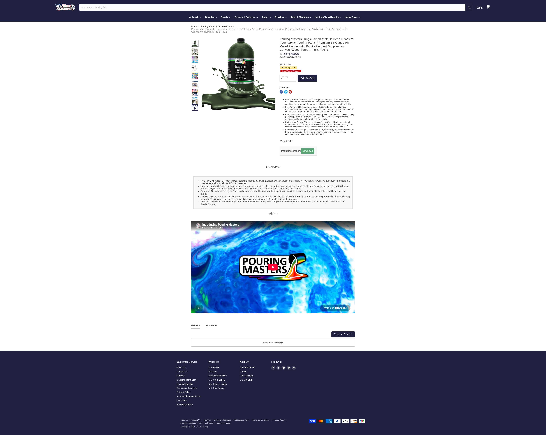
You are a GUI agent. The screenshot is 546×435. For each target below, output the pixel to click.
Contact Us (182, 371)
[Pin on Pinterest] (290, 92)
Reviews (181, 375)
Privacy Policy (183, 392)
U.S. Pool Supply (216, 388)
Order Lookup (246, 375)
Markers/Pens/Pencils (327, 17)
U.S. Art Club (246, 380)
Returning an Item (185, 384)
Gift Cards (182, 400)
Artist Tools (351, 17)
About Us (181, 367)
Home (194, 26)
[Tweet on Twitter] (286, 92)
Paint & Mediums (300, 17)
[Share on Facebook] (281, 92)
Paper (265, 17)
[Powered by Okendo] (204, 335)
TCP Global (213, 367)
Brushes (280, 17)
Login (479, 7)
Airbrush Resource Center (189, 396)
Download (307, 151)
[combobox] (272, 7)
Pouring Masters (291, 54)
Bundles (210, 17)
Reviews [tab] (195, 326)
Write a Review (343, 334)
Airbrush (194, 17)
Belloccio (212, 371)
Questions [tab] (211, 326)
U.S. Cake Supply (216, 380)
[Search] (469, 7)
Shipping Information (186, 380)
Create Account (247, 367)
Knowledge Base (185, 404)
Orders (243, 371)
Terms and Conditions (187, 388)
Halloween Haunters (217, 375)
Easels (225, 17)
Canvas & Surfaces (245, 17)
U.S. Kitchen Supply (217, 384)
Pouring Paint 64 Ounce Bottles (216, 26)
